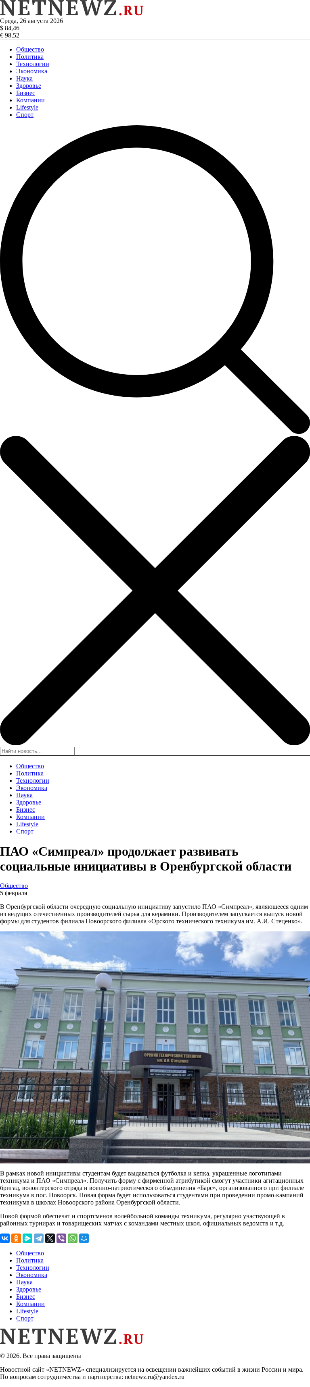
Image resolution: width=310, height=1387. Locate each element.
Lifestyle (27, 107)
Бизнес (25, 92)
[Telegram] (39, 1238)
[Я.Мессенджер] (27, 1238)
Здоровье (28, 85)
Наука (24, 78)
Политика (30, 56)
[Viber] (61, 1238)
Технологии (32, 63)
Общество (30, 49)
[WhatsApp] (73, 1238)
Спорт (25, 114)
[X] (50, 1238)
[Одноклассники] (16, 1238)
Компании (30, 100)
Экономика (31, 71)
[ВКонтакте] (5, 1238)
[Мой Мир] (84, 1238)
